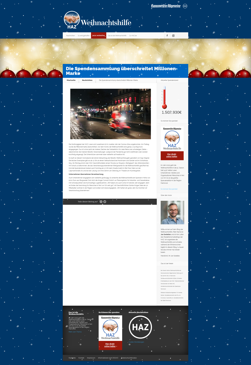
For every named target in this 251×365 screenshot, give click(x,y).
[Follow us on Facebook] (167, 35)
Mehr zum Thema (75, 332)
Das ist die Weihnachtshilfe (117, 35)
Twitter (104, 201)
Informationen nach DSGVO (108, 358)
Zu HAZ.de (133, 35)
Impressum (91, 358)
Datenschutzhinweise (129, 358)
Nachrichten (70, 35)
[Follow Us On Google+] (173, 35)
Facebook (101, 201)
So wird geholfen (84, 35)
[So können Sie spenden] (172, 160)
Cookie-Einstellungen (136, 342)
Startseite (71, 80)
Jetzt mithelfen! (239, 349)
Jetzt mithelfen (98, 35)
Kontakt (81, 358)
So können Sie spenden (169, 189)
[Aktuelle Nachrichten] (140, 327)
